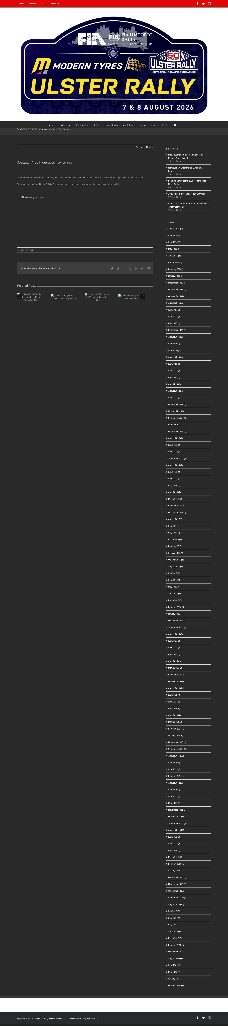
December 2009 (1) (177, 951)
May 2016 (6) (174, 586)
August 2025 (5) (175, 303)
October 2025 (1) (176, 296)
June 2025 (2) (174, 316)
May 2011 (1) (174, 850)
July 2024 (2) (174, 343)
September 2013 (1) (177, 749)
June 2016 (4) (174, 580)
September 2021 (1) (177, 417)
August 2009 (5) (175, 958)
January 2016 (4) (175, 613)
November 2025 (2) (177, 289)
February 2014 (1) (176, 728)
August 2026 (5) (175, 228)
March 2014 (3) (175, 721)
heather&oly (92, 1018)
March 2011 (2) (175, 857)
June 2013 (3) (174, 769)
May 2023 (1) (174, 377)
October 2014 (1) (176, 681)
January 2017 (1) (175, 553)
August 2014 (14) (176, 688)
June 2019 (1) (174, 451)
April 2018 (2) (174, 492)
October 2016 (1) (176, 559)
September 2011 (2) (177, 823)
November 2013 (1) (177, 742)
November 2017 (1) (177, 512)
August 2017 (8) (175, 519)
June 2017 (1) (174, 526)
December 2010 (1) (177, 877)
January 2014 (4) (175, 735)
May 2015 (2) (174, 654)
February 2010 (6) (176, 945)
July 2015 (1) (174, 640)
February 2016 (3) (176, 607)
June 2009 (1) (174, 965)
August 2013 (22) (176, 755)
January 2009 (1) (175, 978)
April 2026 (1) (174, 255)
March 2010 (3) (175, 938)
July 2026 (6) (174, 235)
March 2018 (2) (175, 499)
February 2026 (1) (176, 269)
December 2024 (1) (177, 330)
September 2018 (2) (177, 458)
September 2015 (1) (177, 627)
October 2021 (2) (176, 411)
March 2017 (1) (175, 539)
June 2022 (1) (174, 397)
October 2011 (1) (176, 816)
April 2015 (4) (174, 661)
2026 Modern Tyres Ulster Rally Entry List (186, 193)
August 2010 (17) (176, 904)
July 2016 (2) (174, 573)
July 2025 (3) (174, 309)
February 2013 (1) (176, 776)
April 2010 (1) (174, 931)
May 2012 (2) (174, 803)
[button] (175, 124)
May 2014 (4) (174, 708)
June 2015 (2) (174, 647)
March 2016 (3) (175, 600)
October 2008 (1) (176, 985)
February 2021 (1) (176, 424)
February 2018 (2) (176, 505)
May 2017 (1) (174, 532)
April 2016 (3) (174, 593)
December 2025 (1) (177, 282)
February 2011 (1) (176, 863)
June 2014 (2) (174, 701)
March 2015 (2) (175, 667)
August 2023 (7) (175, 357)
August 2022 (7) (175, 390)
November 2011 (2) (177, 809)
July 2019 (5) (174, 445)
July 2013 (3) (174, 762)
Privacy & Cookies (68, 1018)
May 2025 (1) (174, 323)
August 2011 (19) (176, 830)
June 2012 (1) (174, 796)
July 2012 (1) (174, 789)
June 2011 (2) (174, 843)
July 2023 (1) (174, 363)
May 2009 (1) (174, 972)
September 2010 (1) (177, 897)
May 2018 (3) (174, 485)
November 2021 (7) (177, 404)
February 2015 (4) (176, 674)
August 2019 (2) (175, 438)
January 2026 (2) (175, 275)
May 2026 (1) (174, 248)
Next (148, 147)
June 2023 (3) (174, 370)
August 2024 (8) (175, 336)
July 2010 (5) (174, 911)
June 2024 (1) (174, 350)
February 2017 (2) (176, 546)
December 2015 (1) (177, 620)
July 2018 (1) (174, 472)
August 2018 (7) (175, 465)
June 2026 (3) (174, 242)
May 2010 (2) (174, 924)
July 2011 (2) (174, 836)
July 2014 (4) (174, 694)
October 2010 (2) (176, 891)
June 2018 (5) (174, 478)
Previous (139, 147)
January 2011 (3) (175, 870)
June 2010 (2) (174, 918)
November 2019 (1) (177, 431)
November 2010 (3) (177, 884)
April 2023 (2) (174, 384)
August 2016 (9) (175, 566)
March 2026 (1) (175, 262)
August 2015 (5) (175, 634)
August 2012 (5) (175, 782)
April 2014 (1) (174, 715)
